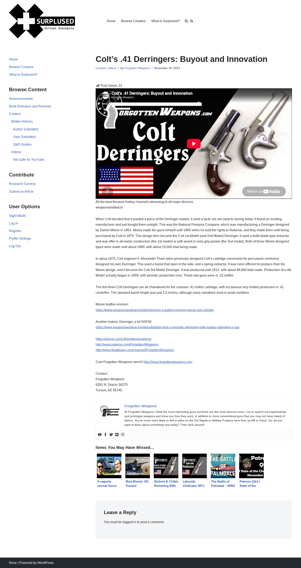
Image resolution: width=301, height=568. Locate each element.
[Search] (191, 21)
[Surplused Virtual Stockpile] (42, 21)
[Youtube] (100, 435)
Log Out (14, 246)
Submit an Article (21, 191)
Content (14, 114)
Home (111, 21)
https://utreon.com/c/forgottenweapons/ (123, 339)
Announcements (21, 98)
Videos (16, 152)
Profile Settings (20, 238)
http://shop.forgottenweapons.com (168, 362)
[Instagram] (122, 435)
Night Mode (17, 215)
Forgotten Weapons (137, 68)
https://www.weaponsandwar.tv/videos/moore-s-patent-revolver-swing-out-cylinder (155, 310)
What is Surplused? (165, 21)
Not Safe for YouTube (28, 159)
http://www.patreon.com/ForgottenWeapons (127, 344)
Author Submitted (25, 129)
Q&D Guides (22, 144)
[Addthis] (117, 435)
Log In (13, 223)
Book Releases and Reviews (30, 106)
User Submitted (24, 137)
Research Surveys (22, 184)
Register (15, 231)
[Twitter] (111, 435)
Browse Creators (133, 21)
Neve (13, 563)
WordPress (45, 563)
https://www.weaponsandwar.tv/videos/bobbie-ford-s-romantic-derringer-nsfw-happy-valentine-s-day (168, 327)
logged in (129, 522)
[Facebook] (105, 435)
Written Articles (22, 121)
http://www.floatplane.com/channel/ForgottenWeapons (135, 350)
